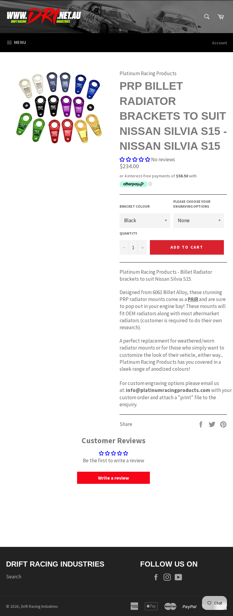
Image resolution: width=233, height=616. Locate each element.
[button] (135, 159)
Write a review (113, 478)
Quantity (128, 233)
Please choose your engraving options (191, 204)
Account (219, 42)
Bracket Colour (135, 206)
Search (13, 576)
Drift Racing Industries (39, 606)
